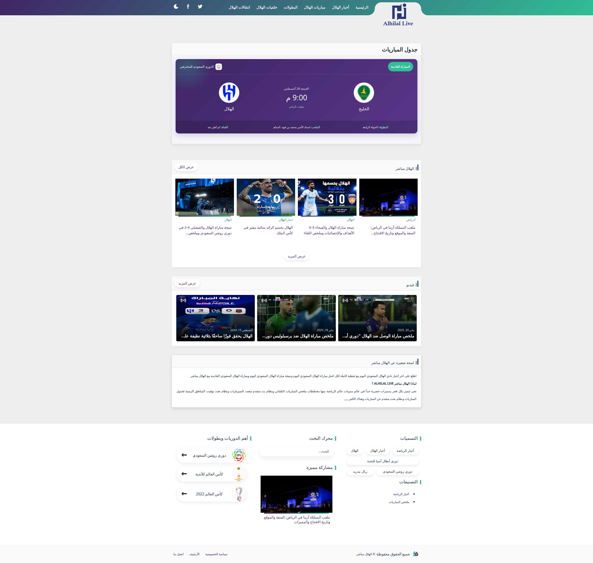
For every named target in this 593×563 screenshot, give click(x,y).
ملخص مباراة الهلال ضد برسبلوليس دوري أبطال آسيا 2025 (283, 335)
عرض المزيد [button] (297, 256)
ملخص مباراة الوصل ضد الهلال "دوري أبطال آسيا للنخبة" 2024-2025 (355, 335)
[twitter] (200, 6)
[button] (176, 6)
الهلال (350, 220)
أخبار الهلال (286, 220)
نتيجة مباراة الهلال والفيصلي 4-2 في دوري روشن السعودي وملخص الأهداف (205, 233)
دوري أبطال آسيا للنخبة (382, 461)
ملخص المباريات (399, 502)
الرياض (410, 220)
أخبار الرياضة (405, 450)
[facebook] (188, 6)
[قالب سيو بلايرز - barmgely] (415, 554)
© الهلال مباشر (365, 554)
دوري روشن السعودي (397, 471)
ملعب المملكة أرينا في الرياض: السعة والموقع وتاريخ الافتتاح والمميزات (393, 233)
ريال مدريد (360, 471)
